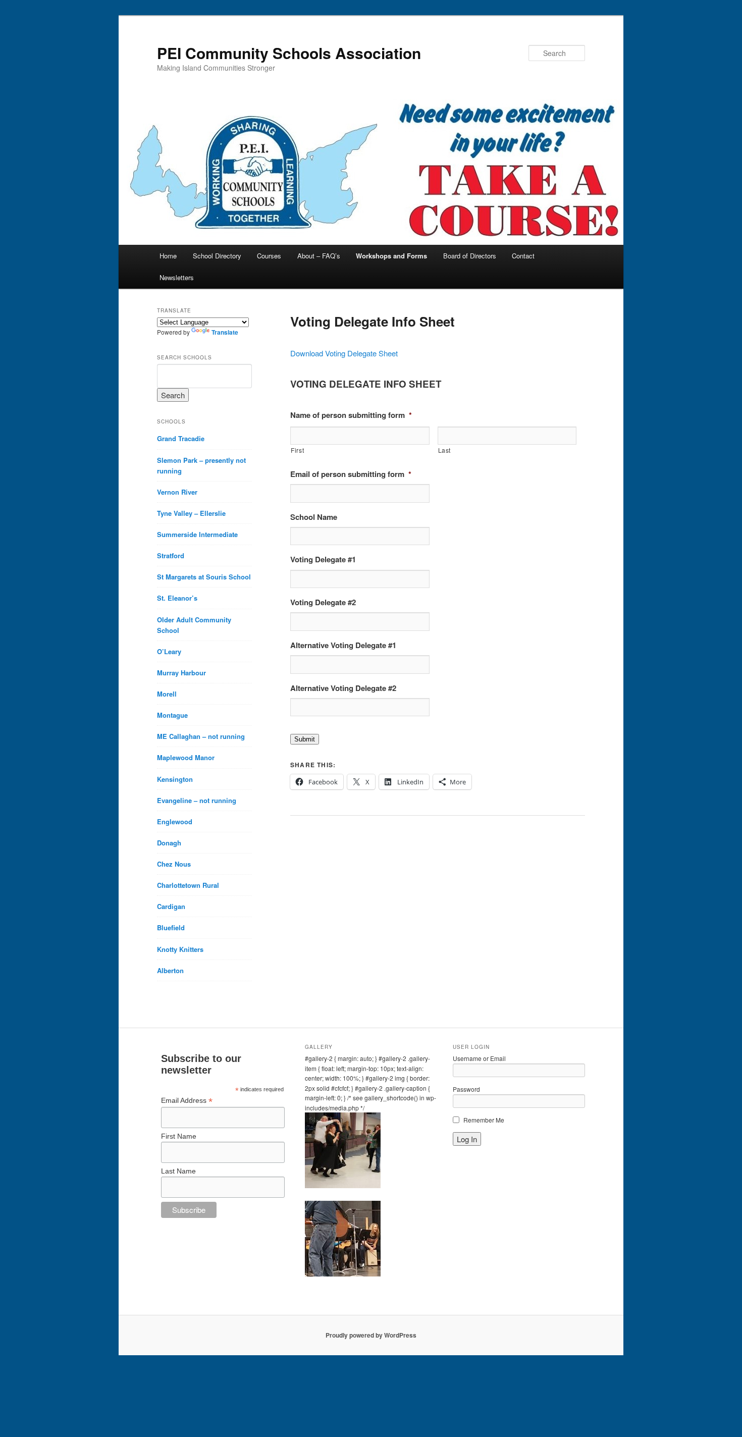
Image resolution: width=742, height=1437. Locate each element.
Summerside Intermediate (197, 534)
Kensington (175, 779)
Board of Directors (469, 255)
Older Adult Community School (194, 625)
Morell (167, 694)
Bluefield (171, 927)
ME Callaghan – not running (201, 736)
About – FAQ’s (318, 255)
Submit (304, 739)
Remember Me (483, 1119)
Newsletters (177, 277)
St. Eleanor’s (177, 598)
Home (168, 255)
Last (444, 450)
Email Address (187, 1100)
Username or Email (479, 1058)
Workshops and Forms (391, 255)
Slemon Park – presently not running (201, 465)
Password (466, 1089)
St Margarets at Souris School (204, 576)
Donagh (169, 842)
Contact (523, 255)
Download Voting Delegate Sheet (344, 353)
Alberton (170, 970)
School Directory (217, 255)
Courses (269, 255)
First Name (178, 1136)
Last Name (178, 1171)
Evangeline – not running (196, 800)
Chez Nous (174, 864)
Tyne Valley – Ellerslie (191, 513)
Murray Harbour (181, 672)
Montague (172, 715)
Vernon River (177, 492)
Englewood (174, 821)
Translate (224, 332)
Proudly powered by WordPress (371, 1335)
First (297, 450)
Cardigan (171, 906)
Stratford (170, 555)
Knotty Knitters (180, 949)
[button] (371, 1151)
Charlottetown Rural (188, 885)
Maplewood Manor (186, 757)
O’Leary (169, 651)
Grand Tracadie (180, 438)
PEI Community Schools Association (289, 53)
